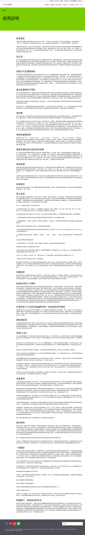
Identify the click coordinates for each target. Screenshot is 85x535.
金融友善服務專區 (19, 530)
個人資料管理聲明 (45, 529)
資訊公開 (25, 529)
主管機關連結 (30, 529)
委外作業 (57, 529)
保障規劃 (46, 4)
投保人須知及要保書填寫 (71, 529)
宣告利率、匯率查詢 (62, 529)
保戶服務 (71, 4)
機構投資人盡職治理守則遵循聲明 (17, 529)
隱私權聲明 (35, 529)
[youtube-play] (10, 523)
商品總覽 (52, 4)
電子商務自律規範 (52, 529)
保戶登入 (77, 4)
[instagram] (14, 523)
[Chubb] (7, 4)
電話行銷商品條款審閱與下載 (10, 530)
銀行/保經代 (58, 4)
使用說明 (39, 529)
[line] (18, 523)
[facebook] (6, 523)
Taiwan (65, 523)
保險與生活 (65, 4)
